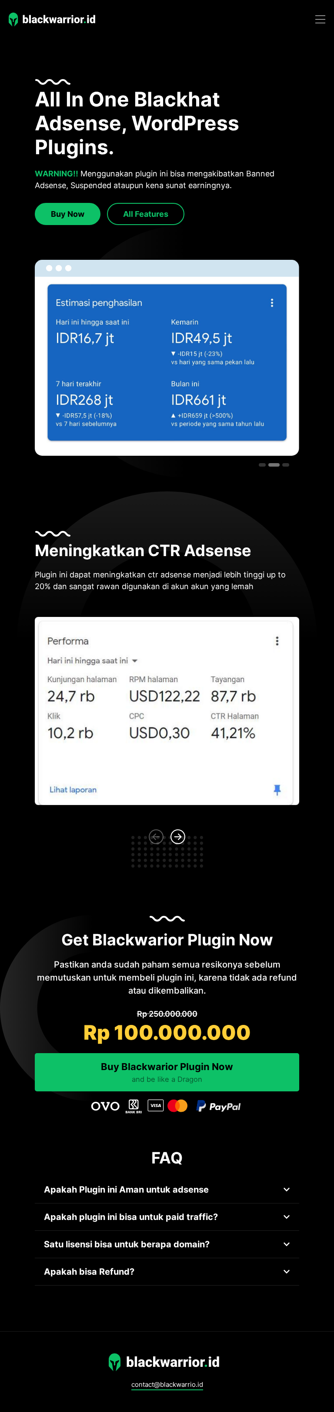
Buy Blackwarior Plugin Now (167, 1072)
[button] (262, 465)
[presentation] (156, 837)
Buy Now (67, 214)
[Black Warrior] (54, 19)
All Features (145, 214)
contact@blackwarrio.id (167, 1384)
